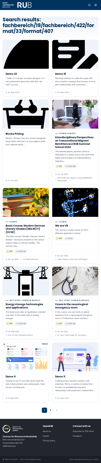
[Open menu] (95, 5)
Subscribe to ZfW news (83, 431)
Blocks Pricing (15, 134)
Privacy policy (49, 440)
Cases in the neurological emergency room (71, 306)
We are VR (61, 225)
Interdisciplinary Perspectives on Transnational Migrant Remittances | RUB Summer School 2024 (74, 142)
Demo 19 (60, 74)
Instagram (77, 436)
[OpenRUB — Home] (17, 5)
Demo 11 (60, 376)
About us (47, 431)
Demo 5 (11, 376)
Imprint (46, 436)
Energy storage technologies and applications (24, 306)
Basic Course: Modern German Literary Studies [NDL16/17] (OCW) (25, 229)
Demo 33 (11, 74)
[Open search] (89, 5)
